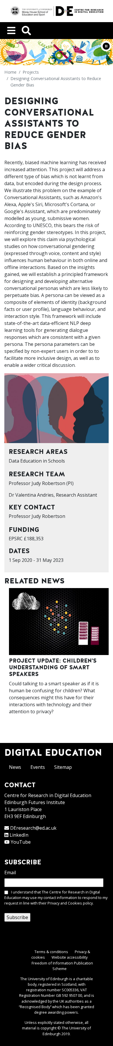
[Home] (56, 11)
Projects (31, 72)
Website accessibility (70, 957)
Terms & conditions (51, 951)
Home (10, 72)
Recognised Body (35, 1006)
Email (10, 872)
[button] (106, 46)
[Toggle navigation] (11, 30)
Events (37, 767)
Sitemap (63, 767)
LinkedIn (19, 835)
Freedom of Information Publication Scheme (62, 965)
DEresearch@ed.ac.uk (33, 828)
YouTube (21, 842)
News (15, 767)
